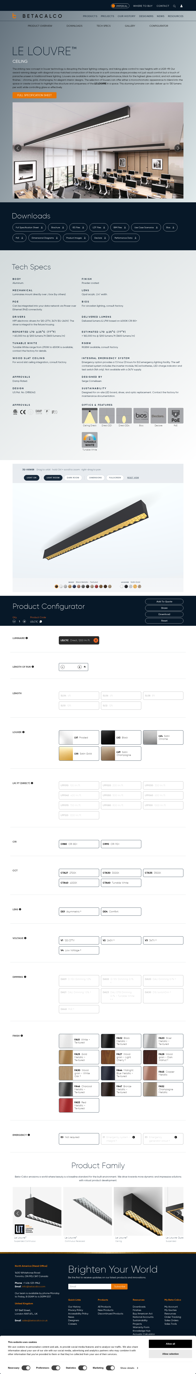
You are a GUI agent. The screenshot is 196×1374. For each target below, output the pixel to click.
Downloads (74, 25)
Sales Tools (170, 1323)
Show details (127, 1368)
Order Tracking (172, 1316)
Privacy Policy (75, 1310)
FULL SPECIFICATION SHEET (34, 95)
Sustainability (140, 1320)
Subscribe (119, 1286)
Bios (168, 227)
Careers (72, 1323)
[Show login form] (181, 6)
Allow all (170, 1343)
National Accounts (143, 1316)
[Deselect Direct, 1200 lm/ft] (96, 640)
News (160, 16)
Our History (127, 16)
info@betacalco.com (33, 1286)
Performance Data (124, 237)
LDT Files (97, 227)
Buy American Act (143, 1313)
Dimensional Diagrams (43, 237)
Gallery (130, 25)
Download (164, 614)
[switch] (55, 1367)
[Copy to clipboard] (41, 621)
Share (164, 608)
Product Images (74, 237)
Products (90, 16)
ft (85, 666)
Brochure (56, 227)
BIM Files (118, 227)
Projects (107, 16)
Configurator (158, 25)
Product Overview (40, 25)
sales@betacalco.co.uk (35, 1320)
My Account (171, 1306)
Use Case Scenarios (144, 227)
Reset (164, 620)
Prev (18, 148)
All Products (104, 1306)
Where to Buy (143, 5)
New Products (105, 1310)
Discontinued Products (110, 1313)
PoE (18, 237)
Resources (175, 16)
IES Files (77, 227)
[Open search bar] (174, 6)
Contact (163, 5)
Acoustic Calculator (144, 1334)
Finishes (137, 1310)
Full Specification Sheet (27, 227)
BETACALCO (43, 16)
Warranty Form (141, 1327)
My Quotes (170, 1310)
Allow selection (170, 1354)
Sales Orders (171, 1320)
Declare (98, 237)
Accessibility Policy (78, 1313)
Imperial (122, 6)
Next (178, 148)
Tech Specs (104, 25)
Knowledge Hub (141, 1330)
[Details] (27, 638)
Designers (146, 16)
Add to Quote (164, 601)
